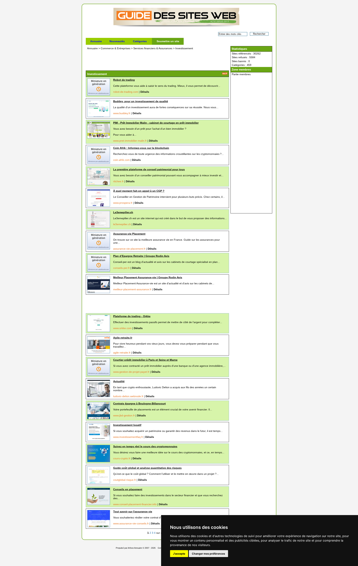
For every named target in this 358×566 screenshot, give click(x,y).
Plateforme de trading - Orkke (131, 316)
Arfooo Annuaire (135, 548)
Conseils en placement (127, 489)
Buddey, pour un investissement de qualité (140, 101)
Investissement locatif (127, 424)
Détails (144, 91)
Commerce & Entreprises (116, 48)
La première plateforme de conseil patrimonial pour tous (149, 169)
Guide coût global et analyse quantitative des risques (147, 467)
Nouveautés (117, 41)
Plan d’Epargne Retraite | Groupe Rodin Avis (141, 255)
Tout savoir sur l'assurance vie (132, 511)
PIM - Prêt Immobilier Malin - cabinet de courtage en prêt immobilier (156, 122)
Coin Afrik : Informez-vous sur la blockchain (141, 147)
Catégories (140, 41)
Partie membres (241, 74)
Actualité (119, 381)
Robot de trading (124, 79)
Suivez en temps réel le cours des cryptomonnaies (145, 446)
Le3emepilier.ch (123, 212)
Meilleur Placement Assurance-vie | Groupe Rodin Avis (147, 277)
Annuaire (96, 41)
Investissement (184, 48)
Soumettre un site (168, 41)
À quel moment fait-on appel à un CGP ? (138, 190)
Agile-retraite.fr (122, 337)
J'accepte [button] (179, 553)
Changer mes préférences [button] (208, 553)
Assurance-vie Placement (129, 233)
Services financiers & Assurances (153, 48)
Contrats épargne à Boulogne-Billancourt (139, 403)
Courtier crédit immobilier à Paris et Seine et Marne (145, 359)
